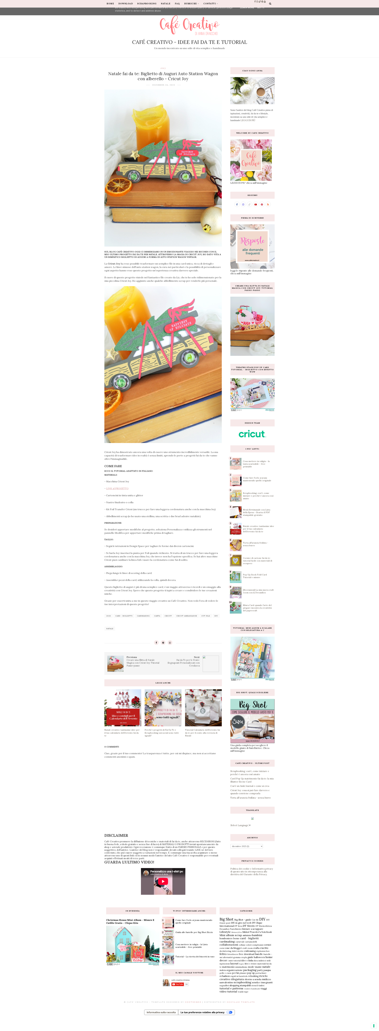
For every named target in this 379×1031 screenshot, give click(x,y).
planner (243, 973)
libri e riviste (251, 963)
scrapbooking (242, 982)
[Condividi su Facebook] (156, 642)
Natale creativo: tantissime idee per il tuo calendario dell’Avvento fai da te (258, 529)
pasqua (267, 970)
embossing (250, 951)
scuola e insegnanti (262, 982)
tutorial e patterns (231, 988)
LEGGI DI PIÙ (248, 120)
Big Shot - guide (242, 919)
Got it (261, 7)
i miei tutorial (234, 960)
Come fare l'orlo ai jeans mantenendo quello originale (257, 479)
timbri (261, 985)
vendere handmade (252, 989)
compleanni (257, 945)
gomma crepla (240, 957)
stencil (254, 985)
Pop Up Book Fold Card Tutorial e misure (255, 576)
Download (125, 3)
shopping (234, 985)
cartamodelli (251, 941)
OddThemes (193, 1002)
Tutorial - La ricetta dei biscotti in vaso (195, 956)
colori (249, 945)
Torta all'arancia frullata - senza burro (250, 797)
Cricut (168, 616)
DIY (216, 616)
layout (234, 963)
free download (246, 954)
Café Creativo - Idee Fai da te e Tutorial (189, 42)
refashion (225, 976)
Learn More (247, 7)
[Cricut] (252, 436)
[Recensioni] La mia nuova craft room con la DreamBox (258, 591)
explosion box (262, 951)
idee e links (247, 960)
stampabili (245, 985)
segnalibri (224, 985)
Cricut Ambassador (186, 616)
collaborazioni (229, 944)
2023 (163, 67)
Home (110, 3)
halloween (259, 957)
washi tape (243, 991)
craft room (247, 948)
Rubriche (190, 3)
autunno (247, 935)
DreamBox (224, 929)
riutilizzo (266, 979)
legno (241, 964)
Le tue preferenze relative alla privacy (202, 1012)
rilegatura (237, 979)
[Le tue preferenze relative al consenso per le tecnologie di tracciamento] (374, 1026)
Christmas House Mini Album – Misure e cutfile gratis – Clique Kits (130, 921)
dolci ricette (238, 951)
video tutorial (228, 991)
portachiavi (260, 973)
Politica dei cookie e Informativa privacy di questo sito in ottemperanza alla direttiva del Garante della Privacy (251, 871)
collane (242, 945)
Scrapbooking (146, 3)
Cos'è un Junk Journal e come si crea (249, 786)
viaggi (264, 988)
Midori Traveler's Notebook (257, 932)
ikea (256, 960)
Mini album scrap (231, 935)
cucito (264, 948)
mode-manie (255, 966)
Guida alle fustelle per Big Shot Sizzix (194, 932)
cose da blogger (233, 948)
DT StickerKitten (264, 926)
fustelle (259, 954)
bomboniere (226, 938)
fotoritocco (232, 954)
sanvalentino (226, 982)
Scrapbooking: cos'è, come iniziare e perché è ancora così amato (258, 496)
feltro (223, 954)
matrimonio (228, 966)
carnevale (240, 941)
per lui (235, 973)
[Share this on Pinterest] (163, 642)
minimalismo (241, 967)
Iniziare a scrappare (252, 929)
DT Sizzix (249, 926)
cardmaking (143, 616)
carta (157, 616)
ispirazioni (225, 963)
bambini (257, 935)
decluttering (225, 951)
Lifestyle (225, 932)
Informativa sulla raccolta (161, 1012)
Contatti (209, 3)
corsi (222, 948)
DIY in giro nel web (241, 922)
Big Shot (226, 919)
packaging (250, 970)
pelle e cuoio (226, 973)
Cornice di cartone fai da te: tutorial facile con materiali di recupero (257, 561)
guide (250, 957)
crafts (256, 948)
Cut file (205, 616)
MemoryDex (236, 932)
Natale (165, 3)
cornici (267, 944)
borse (236, 938)
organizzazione (234, 970)
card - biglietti (124, 616)
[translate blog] (252, 818)
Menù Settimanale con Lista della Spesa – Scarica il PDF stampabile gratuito (256, 512)
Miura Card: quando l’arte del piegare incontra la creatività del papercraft (257, 608)
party (260, 970)
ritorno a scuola (253, 979)
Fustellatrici (235, 929)
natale (109, 629)
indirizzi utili (264, 960)
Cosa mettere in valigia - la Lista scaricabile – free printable (256, 464)
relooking (253, 976)
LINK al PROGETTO (117, 488)
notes (223, 970)
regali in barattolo (239, 976)
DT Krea (238, 926)
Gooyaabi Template (241, 1002)
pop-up (251, 973)
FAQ (177, 3)
